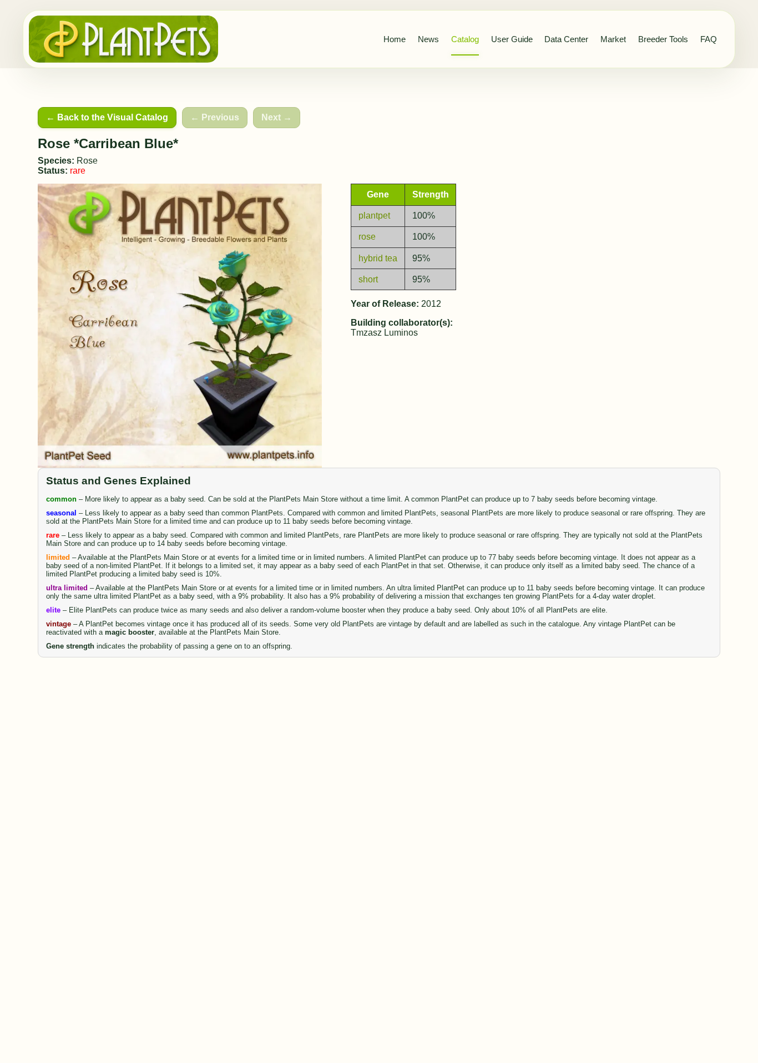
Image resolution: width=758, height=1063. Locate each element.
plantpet (374, 215)
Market (613, 39)
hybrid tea (377, 258)
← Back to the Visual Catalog (107, 117)
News (428, 39)
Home (394, 39)
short (368, 279)
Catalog (465, 39)
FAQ (708, 39)
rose (367, 236)
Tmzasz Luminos (384, 332)
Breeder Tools (663, 39)
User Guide (512, 39)
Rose (87, 160)
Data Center (566, 39)
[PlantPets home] (124, 39)
